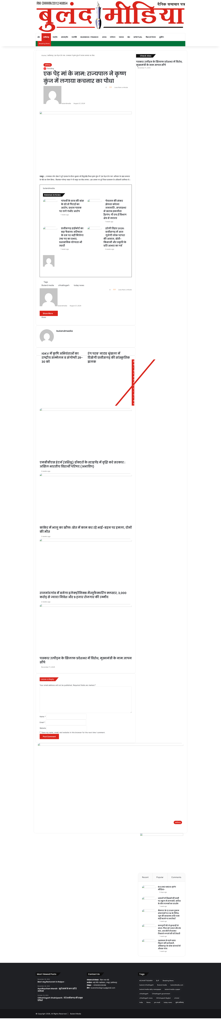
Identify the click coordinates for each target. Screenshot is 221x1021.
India (141, 1002)
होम (39, 37)
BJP (157, 981)
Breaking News (168, 981)
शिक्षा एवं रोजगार (151, 37)
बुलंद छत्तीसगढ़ (180, 1002)
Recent (145, 877)
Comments (176, 877)
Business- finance (89, 37)
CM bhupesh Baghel (163, 998)
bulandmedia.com (176, 985)
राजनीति (74, 37)
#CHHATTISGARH (146, 981)
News (148, 1002)
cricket (176, 998)
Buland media (162, 985)
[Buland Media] (110, 16)
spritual (138, 37)
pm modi (157, 1002)
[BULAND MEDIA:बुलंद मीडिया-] (149, 890)
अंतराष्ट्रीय (64, 37)
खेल (128, 37)
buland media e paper (172, 989)
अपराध (104, 37)
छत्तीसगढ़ (46, 37)
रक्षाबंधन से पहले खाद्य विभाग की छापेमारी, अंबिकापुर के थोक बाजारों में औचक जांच (169, 944)
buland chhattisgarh (146, 985)
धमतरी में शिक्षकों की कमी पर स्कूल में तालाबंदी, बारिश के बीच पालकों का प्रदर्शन (169, 901)
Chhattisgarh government (161, 994)
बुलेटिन (161, 37)
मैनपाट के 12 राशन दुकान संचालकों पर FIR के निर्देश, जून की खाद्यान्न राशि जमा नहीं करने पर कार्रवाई (169, 914)
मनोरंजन (112, 37)
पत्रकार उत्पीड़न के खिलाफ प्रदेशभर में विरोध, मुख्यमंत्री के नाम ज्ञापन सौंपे (159, 63)
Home (43, 55)
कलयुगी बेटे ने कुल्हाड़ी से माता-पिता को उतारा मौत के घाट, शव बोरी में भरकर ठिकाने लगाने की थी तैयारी (169, 929)
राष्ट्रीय (55, 37)
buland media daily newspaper (150, 989)
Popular (159, 877)
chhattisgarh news (146, 998)
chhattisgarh (143, 994)
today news (168, 1002)
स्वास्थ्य (121, 37)
